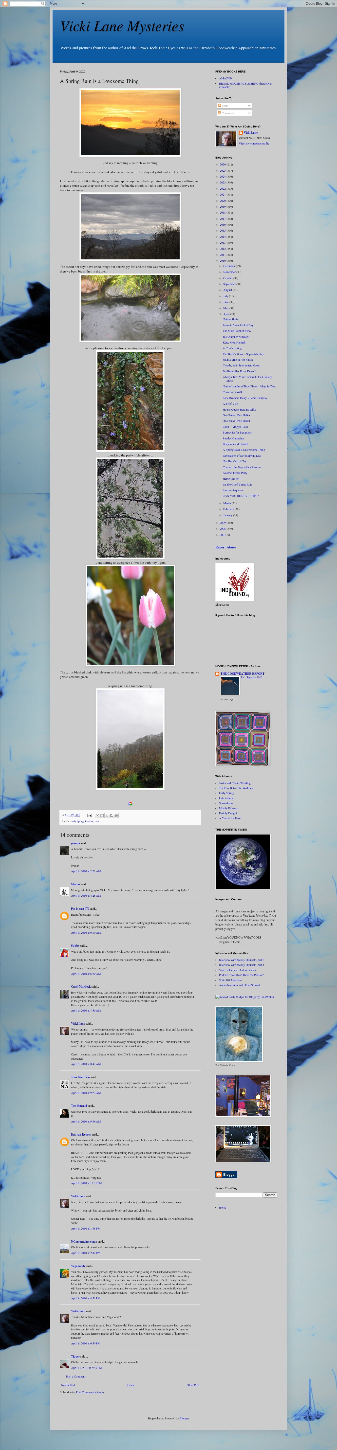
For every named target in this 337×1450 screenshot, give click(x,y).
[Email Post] (89, 815)
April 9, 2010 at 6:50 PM (85, 1343)
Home (130, 1385)
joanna (75, 843)
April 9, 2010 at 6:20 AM (86, 974)
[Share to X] (106, 815)
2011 (223, 254)
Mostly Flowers (228, 808)
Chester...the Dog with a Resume (242, 467)
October (228, 278)
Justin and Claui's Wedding (235, 783)
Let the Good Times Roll (237, 484)
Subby (75, 945)
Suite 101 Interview (230, 980)
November (229, 272)
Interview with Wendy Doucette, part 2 (241, 960)
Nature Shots (230, 319)
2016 (223, 224)
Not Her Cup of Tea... (235, 461)
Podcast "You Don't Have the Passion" (241, 975)
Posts (224, 106)
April (226, 314)
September (229, 284)
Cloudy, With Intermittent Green (241, 365)
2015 (223, 230)
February (229, 509)
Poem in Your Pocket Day (238, 325)
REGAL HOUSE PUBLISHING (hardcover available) (245, 85)
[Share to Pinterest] (116, 815)
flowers (89, 821)
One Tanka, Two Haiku (236, 415)
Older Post (193, 1385)
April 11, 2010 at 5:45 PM (86, 1368)
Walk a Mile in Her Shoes (238, 360)
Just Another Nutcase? (236, 337)
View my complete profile (254, 143)
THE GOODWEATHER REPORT (242, 673)
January (228, 515)
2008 (223, 528)
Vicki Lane (78, 1023)
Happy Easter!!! (232, 478)
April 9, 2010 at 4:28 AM (86, 895)
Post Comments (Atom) (90, 1392)
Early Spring (226, 793)
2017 (223, 218)
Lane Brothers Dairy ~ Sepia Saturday (245, 398)
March (227, 503)
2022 (223, 188)
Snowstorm (226, 803)
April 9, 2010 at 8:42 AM (86, 1064)
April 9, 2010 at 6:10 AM (86, 932)
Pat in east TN (80, 908)
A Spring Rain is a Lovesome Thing (244, 450)
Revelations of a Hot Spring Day (242, 455)
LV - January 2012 (251, 677)
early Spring (77, 821)
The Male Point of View (237, 331)
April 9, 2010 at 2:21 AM (86, 871)
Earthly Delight (228, 813)
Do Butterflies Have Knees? (239, 371)
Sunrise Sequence (233, 490)
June (226, 302)
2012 (223, 249)
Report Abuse (225, 547)
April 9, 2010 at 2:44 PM (85, 1253)
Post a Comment (75, 1376)
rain (96, 821)
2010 (223, 260)
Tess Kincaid (79, 1106)
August (228, 290)
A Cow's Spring (232, 348)
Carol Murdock (81, 986)
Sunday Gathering (233, 438)
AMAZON (225, 78)
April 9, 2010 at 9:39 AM (86, 1121)
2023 (223, 182)
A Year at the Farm (230, 818)
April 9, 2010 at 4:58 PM (85, 1298)
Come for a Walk (233, 392)
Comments (227, 113)
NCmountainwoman (84, 1241)
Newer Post (68, 1385)
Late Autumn (226, 798)
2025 (223, 170)
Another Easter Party (235, 473)
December (229, 266)
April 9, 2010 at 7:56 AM (86, 1010)
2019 (223, 206)
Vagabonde (78, 1266)
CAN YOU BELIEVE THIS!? (241, 496)
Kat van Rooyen (81, 1134)
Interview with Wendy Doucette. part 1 (241, 965)
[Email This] (97, 815)
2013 (223, 242)
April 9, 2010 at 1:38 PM (85, 1228)
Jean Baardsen (80, 1077)
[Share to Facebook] (111, 815)
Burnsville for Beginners (237, 432)
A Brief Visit (230, 403)
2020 (223, 200)
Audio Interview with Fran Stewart (239, 985)
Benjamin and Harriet (235, 444)
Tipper (75, 1356)
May (226, 308)
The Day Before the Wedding (236, 788)
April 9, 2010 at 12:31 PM (86, 1183)
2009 (223, 523)
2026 (223, 164)
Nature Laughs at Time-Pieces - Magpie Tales (249, 386)
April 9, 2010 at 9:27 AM (86, 1093)
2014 (223, 236)
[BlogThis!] (102, 815)
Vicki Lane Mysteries (122, 25)
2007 (223, 535)
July (226, 296)
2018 (223, 212)
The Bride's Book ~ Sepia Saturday (243, 354)
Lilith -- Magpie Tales (235, 427)
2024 (223, 176)
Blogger (184, 1418)
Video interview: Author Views (237, 970)
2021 (223, 194)
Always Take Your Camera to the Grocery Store (247, 378)
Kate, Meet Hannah (234, 342)
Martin (75, 884)
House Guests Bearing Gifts (239, 409)
